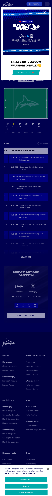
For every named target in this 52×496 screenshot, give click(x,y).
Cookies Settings (26, 480)
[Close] (48, 469)
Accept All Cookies (26, 492)
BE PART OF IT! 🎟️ (26, 73)
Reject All (26, 486)
